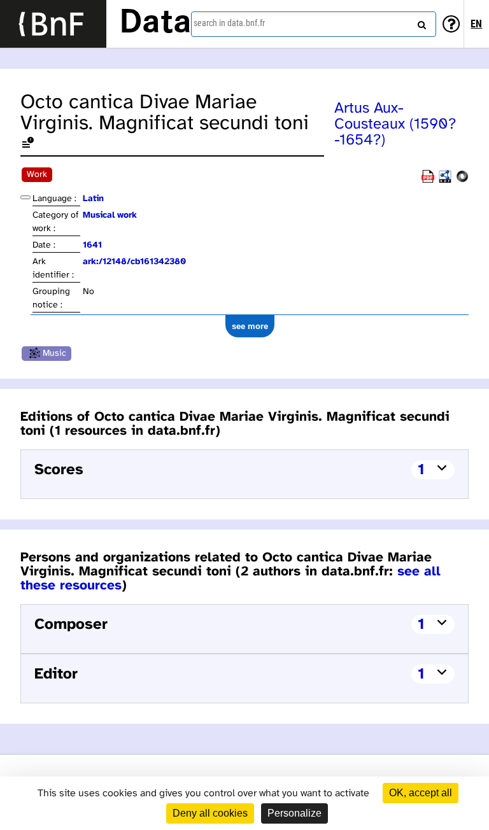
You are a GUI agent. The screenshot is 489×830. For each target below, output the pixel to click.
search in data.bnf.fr (229, 23)
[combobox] (313, 24)
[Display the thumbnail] (25, 197)
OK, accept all (420, 792)
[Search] (420, 22)
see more (250, 326)
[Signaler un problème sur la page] (28, 144)
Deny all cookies (210, 813)
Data (155, 23)
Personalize (294, 813)
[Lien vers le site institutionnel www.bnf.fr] (53, 24)
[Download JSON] (462, 180)
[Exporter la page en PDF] (428, 180)
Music (54, 353)
